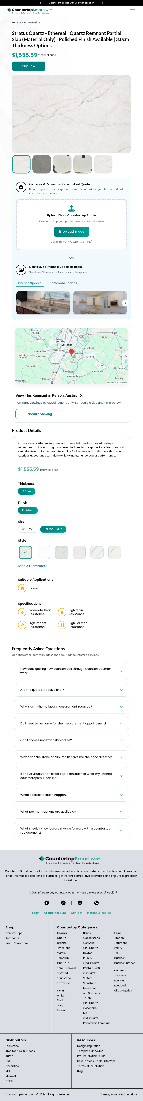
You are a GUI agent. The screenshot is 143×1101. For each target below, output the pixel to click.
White (61, 995)
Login (35, 913)
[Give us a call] (96, 903)
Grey (60, 1005)
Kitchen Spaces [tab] (30, 283)
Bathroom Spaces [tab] (63, 283)
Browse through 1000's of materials (68, 3)
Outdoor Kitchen (125, 963)
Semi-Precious (66, 968)
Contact (76, 913)
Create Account (55, 913)
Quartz (61, 938)
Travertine (63, 983)
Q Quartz (89, 973)
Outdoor (119, 958)
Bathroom (120, 943)
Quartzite (63, 963)
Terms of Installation (90, 1066)
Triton (87, 998)
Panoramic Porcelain (96, 1023)
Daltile (10, 1081)
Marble (61, 953)
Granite (62, 943)
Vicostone (89, 983)
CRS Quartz (90, 948)
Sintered (62, 973)
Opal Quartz (91, 963)
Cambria (89, 943)
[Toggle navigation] (133, 11)
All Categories (123, 990)
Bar (116, 953)
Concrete (120, 975)
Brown (61, 1010)
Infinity (87, 958)
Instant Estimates (99, 913)
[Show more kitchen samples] (125, 302)
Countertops (14, 933)
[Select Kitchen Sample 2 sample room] (100, 303)
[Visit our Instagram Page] (63, 903)
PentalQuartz (91, 968)
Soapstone (64, 978)
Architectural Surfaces (20, 1051)
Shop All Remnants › (32, 566)
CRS (8, 1061)
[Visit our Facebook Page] (47, 903)
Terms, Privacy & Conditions (119, 1094)
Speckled (120, 985)
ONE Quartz (90, 1018)
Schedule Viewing (39, 414)
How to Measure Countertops (96, 1061)
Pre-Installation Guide (91, 1056)
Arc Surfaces (91, 993)
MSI (85, 1013)
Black (60, 1000)
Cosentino (90, 1008)
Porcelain (63, 958)
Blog (80, 1071)
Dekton (88, 953)
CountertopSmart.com (21, 1094)
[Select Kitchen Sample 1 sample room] (43, 303)
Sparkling (119, 980)
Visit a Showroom (17, 943)
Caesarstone (91, 938)
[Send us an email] (80, 903)
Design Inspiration (88, 1046)
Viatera (88, 978)
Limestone (64, 948)
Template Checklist (90, 1051)
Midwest (11, 1076)
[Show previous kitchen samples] (17, 302)
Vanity (118, 948)
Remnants (12, 938)
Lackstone (89, 988)
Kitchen (119, 938)
